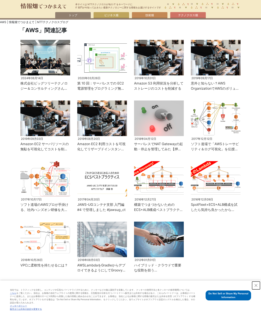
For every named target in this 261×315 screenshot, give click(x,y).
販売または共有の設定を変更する (26, 309)
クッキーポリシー (18, 306)
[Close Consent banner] (256, 285)
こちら (13, 293)
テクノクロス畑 (188, 15)
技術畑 (149, 15)
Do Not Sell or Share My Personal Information (228, 295)
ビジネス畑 (111, 15)
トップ (73, 15)
